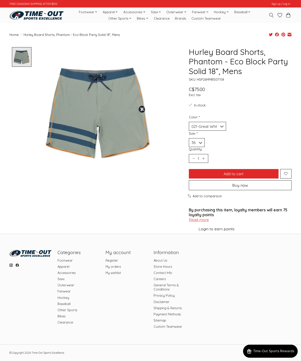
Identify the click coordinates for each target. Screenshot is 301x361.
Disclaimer (161, 302)
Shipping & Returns (168, 308)
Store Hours (163, 266)
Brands (180, 18)
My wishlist (113, 273)
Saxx (61, 279)
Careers (160, 279)
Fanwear (64, 291)
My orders (113, 266)
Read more (199, 219)
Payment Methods (167, 314)
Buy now (240, 185)
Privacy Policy (164, 295)
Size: (193, 133)
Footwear (65, 260)
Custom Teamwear (206, 18)
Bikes (62, 316)
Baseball (64, 304)
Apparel (63, 266)
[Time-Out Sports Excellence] (36, 15)
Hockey (63, 298)
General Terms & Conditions (166, 287)
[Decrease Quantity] (194, 158)
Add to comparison (207, 196)
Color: (194, 117)
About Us (160, 260)
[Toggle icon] (271, 15)
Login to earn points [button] (216, 228)
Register (112, 260)
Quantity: (195, 149)
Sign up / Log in (280, 4)
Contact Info (163, 273)
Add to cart (233, 173)
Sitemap (160, 320)
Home (14, 35)
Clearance (162, 18)
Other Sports (67, 310)
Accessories (67, 273)
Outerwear (66, 285)
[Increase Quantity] (203, 158)
